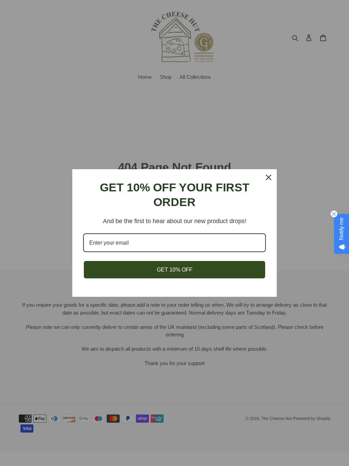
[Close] (268, 177)
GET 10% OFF (175, 270)
